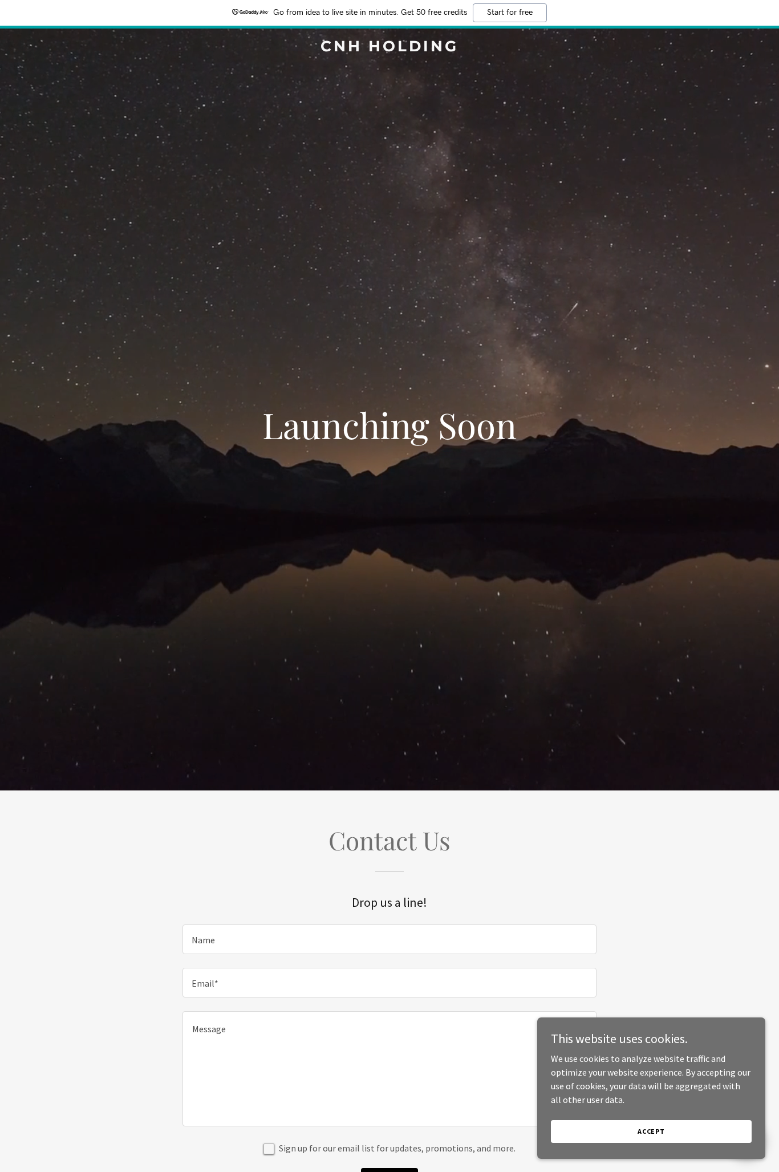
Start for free (510, 13)
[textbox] (389, 939)
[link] (389, 48)
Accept (651, 1131)
